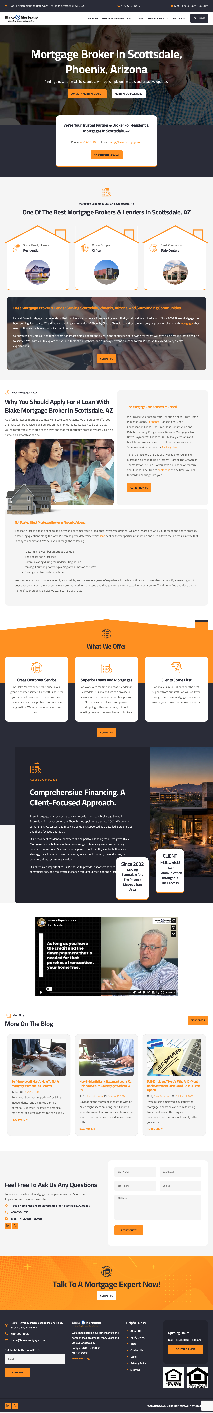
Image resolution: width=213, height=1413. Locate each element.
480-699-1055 (89, 142)
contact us (164, 469)
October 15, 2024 (117, 1096)
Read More (18, 1119)
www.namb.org (81, 1358)
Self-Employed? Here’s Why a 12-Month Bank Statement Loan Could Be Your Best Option (173, 1085)
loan (102, 536)
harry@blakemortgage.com (125, 142)
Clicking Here (170, 447)
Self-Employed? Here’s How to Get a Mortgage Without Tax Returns (35, 1083)
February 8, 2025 (32, 1092)
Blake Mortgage (94, 1096)
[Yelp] (15, 1226)
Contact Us (179, 18)
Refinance (153, 421)
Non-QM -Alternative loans (116, 18)
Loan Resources (156, 18)
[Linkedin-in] (8, 1226)
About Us (93, 18)
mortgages (187, 323)
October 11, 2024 (184, 1096)
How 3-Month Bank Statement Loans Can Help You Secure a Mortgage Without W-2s (106, 1085)
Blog (141, 18)
